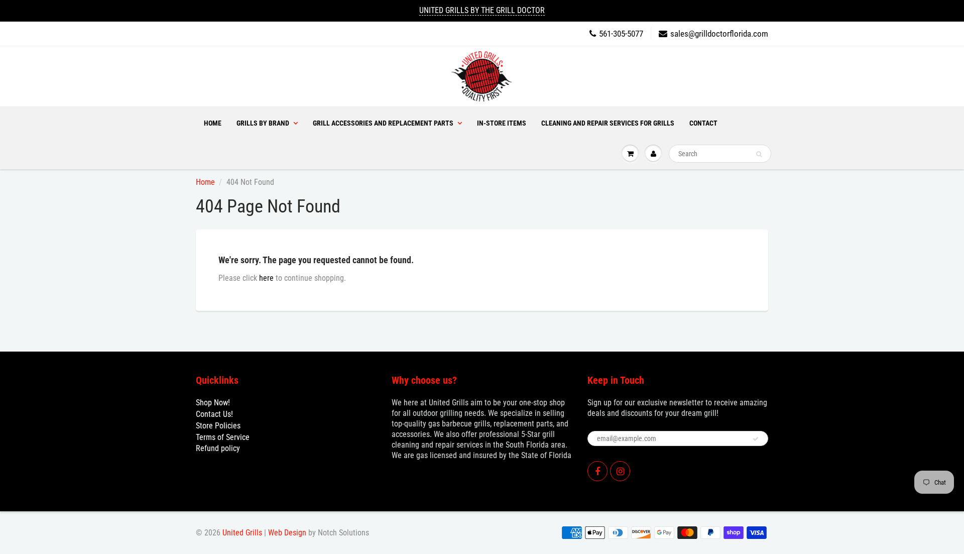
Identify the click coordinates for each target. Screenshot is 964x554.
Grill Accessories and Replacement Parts (383, 123)
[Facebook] (597, 471)
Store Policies (218, 425)
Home (212, 123)
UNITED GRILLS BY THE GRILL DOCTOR (482, 10)
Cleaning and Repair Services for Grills (607, 123)
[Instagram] (620, 471)
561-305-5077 (621, 34)
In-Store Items (501, 123)
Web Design (287, 532)
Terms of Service (223, 437)
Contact (703, 123)
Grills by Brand (262, 123)
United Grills (242, 532)
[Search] (759, 154)
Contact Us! (214, 414)
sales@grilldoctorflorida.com (719, 34)
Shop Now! (213, 402)
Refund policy (218, 448)
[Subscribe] (755, 439)
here (266, 278)
